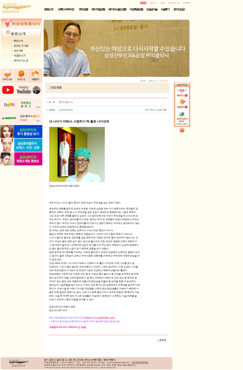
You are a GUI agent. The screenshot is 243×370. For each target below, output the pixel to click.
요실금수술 (151, 9)
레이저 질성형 (98, 9)
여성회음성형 (136, 9)
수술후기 (165, 9)
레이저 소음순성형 (117, 9)
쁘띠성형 (83, 9)
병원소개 (48, 9)
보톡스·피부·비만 (66, 9)
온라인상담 (178, 9)
